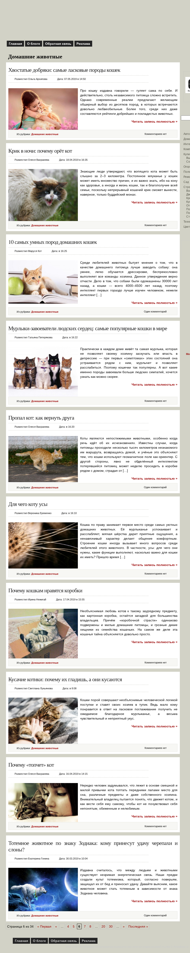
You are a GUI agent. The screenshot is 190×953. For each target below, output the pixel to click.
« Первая (44, 926)
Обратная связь (58, 43)
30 (111, 926)
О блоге (33, 43)
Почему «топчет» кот (31, 764)
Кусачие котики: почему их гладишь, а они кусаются (65, 679)
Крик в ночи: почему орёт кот (40, 150)
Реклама (83, 43)
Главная (15, 43)
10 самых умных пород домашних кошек (52, 241)
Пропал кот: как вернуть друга (41, 417)
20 (103, 926)
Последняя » (138, 926)
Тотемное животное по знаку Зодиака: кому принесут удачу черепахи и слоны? (92, 846)
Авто (187, 134)
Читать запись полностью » (154, 121)
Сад (186, 182)
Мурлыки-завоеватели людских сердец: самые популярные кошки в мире (87, 328)
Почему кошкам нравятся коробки (45, 590)
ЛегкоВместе (181, 946)
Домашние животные (44, 134)
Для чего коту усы (27, 504)
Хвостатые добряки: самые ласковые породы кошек (64, 69)
